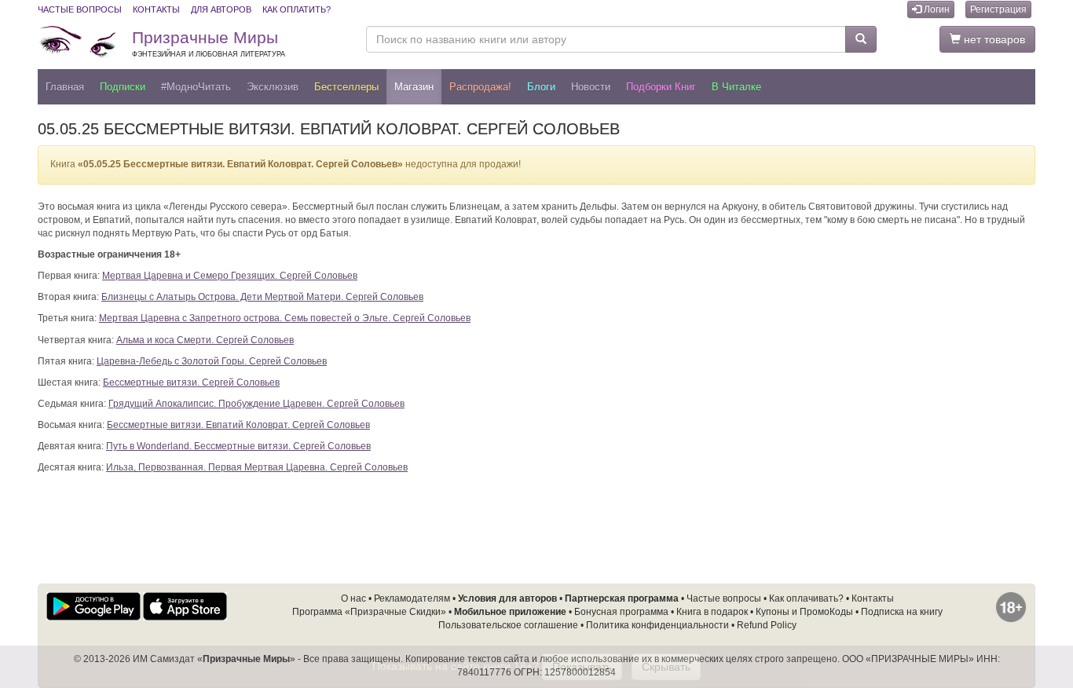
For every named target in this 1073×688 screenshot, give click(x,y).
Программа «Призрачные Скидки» (369, 611)
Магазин (414, 87)
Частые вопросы (80, 9)
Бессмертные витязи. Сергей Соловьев (191, 382)
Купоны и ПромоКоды (804, 611)
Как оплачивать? (806, 598)
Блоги (541, 87)
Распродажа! (480, 87)
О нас (353, 598)
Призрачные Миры (208, 43)
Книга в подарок (712, 611)
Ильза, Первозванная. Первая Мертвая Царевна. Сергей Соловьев (257, 467)
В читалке (736, 87)
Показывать (582, 667)
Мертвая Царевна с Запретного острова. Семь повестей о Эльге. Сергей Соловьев (285, 318)
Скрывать (666, 667)
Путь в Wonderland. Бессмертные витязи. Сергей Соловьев (238, 446)
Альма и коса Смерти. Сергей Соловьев (205, 340)
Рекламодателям (412, 598)
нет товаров (993, 39)
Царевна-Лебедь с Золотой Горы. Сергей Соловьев (212, 361)
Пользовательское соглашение (508, 625)
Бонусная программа (621, 611)
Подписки (122, 87)
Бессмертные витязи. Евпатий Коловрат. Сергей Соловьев (238, 424)
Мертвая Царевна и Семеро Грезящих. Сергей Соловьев (229, 275)
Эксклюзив (272, 87)
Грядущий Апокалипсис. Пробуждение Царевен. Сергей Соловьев (256, 403)
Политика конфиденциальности (657, 625)
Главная (65, 87)
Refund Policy (767, 625)
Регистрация (998, 9)
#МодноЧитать (196, 87)
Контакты (156, 9)
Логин (935, 9)
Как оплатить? (296, 9)
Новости (590, 87)
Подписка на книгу (902, 611)
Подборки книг (661, 87)
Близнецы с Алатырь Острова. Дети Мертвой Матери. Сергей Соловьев (262, 296)
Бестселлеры (346, 87)
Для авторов (221, 9)
